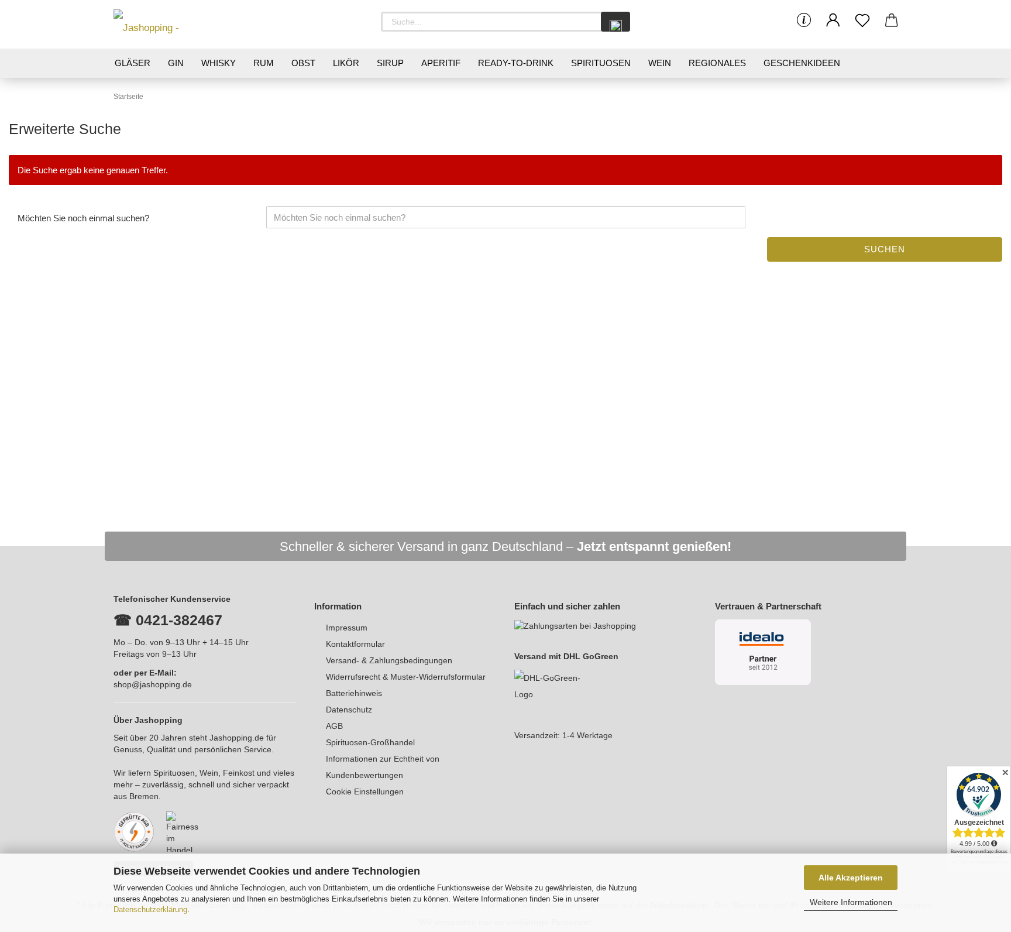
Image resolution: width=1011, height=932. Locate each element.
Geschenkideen (802, 63)
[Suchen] (615, 22)
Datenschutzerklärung (150, 909)
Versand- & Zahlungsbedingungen (389, 660)
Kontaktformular (355, 644)
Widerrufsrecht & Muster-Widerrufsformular (406, 676)
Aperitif (440, 63)
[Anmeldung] (833, 20)
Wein (659, 63)
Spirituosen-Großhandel (370, 742)
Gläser (132, 63)
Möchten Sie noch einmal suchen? (83, 218)
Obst (303, 63)
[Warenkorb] (891, 20)
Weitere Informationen (851, 902)
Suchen (884, 249)
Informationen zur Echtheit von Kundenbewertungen (382, 767)
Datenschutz (349, 709)
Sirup (390, 63)
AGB (334, 726)
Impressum (346, 627)
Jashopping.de (236, 737)
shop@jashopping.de (153, 684)
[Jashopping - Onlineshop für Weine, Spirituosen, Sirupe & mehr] (166, 24)
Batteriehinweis (354, 693)
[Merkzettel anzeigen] (862, 20)
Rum (263, 63)
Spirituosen (601, 63)
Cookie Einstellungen (365, 791)
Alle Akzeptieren (851, 877)
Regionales (717, 63)
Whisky (218, 63)
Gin (176, 63)
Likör (346, 63)
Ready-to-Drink (515, 63)
